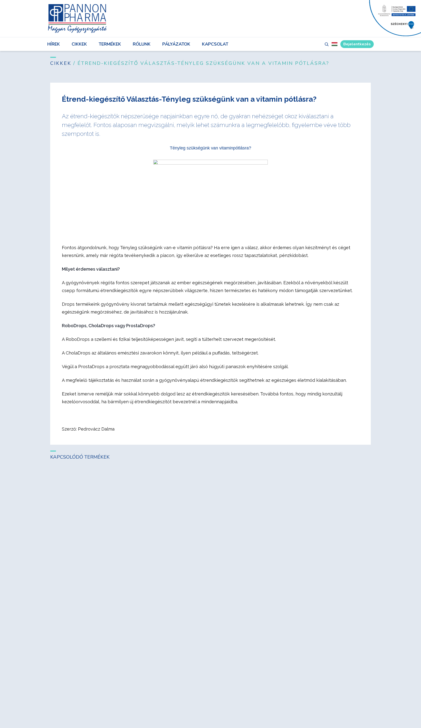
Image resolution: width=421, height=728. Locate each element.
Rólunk (142, 44)
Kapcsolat (215, 44)
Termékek (110, 44)
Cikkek (79, 44)
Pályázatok (176, 44)
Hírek (53, 44)
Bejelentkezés (357, 44)
